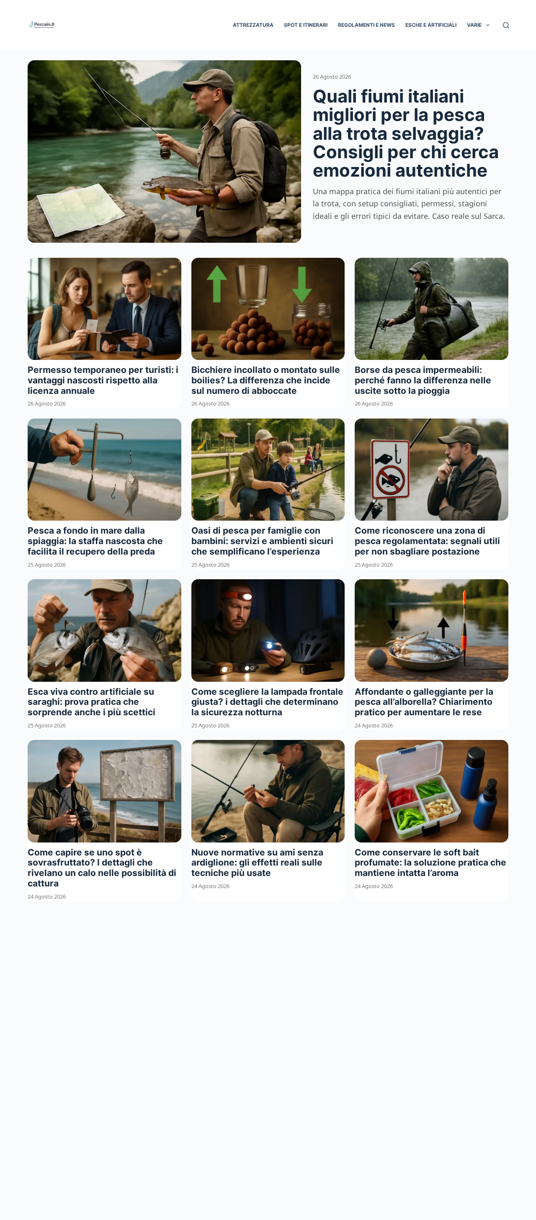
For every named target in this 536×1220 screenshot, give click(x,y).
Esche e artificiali (430, 25)
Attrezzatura (253, 25)
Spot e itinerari (305, 25)
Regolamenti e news (366, 25)
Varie (474, 25)
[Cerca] (506, 25)
